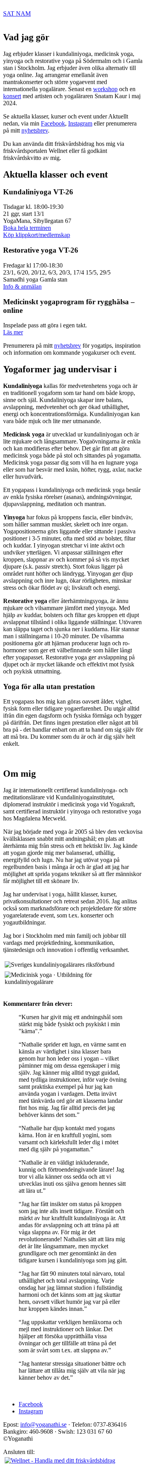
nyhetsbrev (34, 130)
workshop (105, 89)
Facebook (53, 123)
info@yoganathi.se (43, 1424)
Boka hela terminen (27, 227)
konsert (12, 96)
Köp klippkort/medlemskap (36, 235)
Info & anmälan (22, 286)
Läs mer (13, 332)
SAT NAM (17, 13)
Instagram (80, 123)
